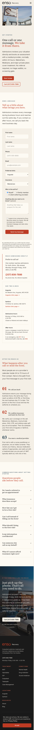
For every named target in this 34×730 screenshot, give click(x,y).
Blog (3, 706)
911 (20, 337)
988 (26, 339)
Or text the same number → (10, 624)
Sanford (4, 696)
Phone (7, 151)
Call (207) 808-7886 (11, 84)
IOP (3, 675)
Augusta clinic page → (12, 295)
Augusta (4, 693)
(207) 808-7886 (13, 274)
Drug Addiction (23, 672)
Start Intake (8, 78)
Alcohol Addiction (24, 675)
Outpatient (5, 678)
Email (7, 161)
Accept (17, 725)
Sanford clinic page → (12, 306)
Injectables (5, 672)
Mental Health (23, 669)
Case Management (8, 684)
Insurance (8, 180)
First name (8, 132)
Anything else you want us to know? (14, 200)
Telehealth (5, 681)
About (4, 703)
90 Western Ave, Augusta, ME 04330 (16, 292)
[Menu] (30, 3)
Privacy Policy (12, 721)
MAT (3, 669)
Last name (8, 142)
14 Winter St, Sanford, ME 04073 (15, 304)
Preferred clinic (10, 170)
